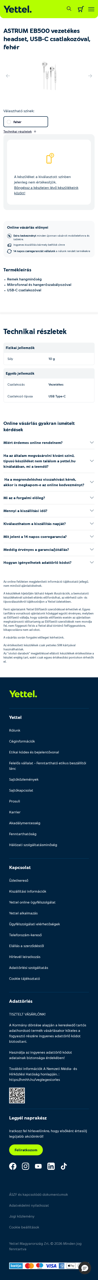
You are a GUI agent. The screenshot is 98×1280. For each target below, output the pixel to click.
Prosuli (14, 801)
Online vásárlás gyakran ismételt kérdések (39, 426)
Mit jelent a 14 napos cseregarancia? (35, 536)
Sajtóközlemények (24, 779)
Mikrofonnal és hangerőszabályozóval (39, 284)
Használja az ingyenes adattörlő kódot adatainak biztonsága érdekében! (40, 1055)
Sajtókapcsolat (21, 790)
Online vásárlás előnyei (27, 227)
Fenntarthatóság (22, 834)
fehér (17, 122)
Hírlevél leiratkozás (24, 956)
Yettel (15, 717)
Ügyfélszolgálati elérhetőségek (34, 924)
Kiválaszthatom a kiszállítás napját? (34, 523)
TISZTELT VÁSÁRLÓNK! (27, 1014)
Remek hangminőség (24, 279)
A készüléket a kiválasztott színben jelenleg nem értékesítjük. (46, 184)
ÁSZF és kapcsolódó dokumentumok (38, 1194)
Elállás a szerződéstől (26, 945)
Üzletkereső (18, 880)
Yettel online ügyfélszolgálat (32, 902)
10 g (52, 359)
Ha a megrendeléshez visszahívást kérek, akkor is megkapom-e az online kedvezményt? (43, 482)
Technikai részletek (35, 331)
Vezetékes (56, 384)
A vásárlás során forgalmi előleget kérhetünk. (33, 637)
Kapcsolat (20, 867)
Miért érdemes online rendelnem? (33, 442)
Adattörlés (20, 1001)
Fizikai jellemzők (20, 347)
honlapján (49, 1074)
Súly (10, 359)
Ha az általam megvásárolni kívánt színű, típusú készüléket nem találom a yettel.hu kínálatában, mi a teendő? (39, 460)
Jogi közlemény (21, 1216)
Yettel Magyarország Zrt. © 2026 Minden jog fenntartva (45, 1246)
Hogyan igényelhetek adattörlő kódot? (37, 562)
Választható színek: (18, 111)
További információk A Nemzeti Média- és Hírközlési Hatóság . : (43, 1074)
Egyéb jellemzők (20, 373)
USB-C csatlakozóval (24, 290)
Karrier (15, 812)
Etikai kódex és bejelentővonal (34, 752)
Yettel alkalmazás (23, 913)
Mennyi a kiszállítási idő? (25, 510)
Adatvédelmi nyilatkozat (29, 1205)
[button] (84, 1268)
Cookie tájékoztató (24, 978)
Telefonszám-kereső (25, 935)
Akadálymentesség (24, 823)
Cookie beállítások (24, 1227)
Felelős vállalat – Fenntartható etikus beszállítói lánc (47, 765)
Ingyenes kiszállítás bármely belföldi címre (39, 244)
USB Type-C (57, 396)
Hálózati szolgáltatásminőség (33, 844)
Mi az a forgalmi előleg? (24, 497)
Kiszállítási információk (27, 891)
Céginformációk (22, 741)
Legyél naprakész (28, 1117)
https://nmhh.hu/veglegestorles (34, 1079)
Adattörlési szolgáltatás (28, 967)
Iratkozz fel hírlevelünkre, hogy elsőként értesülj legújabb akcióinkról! (48, 1133)
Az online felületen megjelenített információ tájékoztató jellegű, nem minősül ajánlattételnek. (46, 583)
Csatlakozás (16, 384)
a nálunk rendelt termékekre (51, 251)
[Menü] (91, 9)
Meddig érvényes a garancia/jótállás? (36, 549)
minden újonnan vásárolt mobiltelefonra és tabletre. (51, 237)
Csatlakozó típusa (20, 396)
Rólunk (14, 730)
